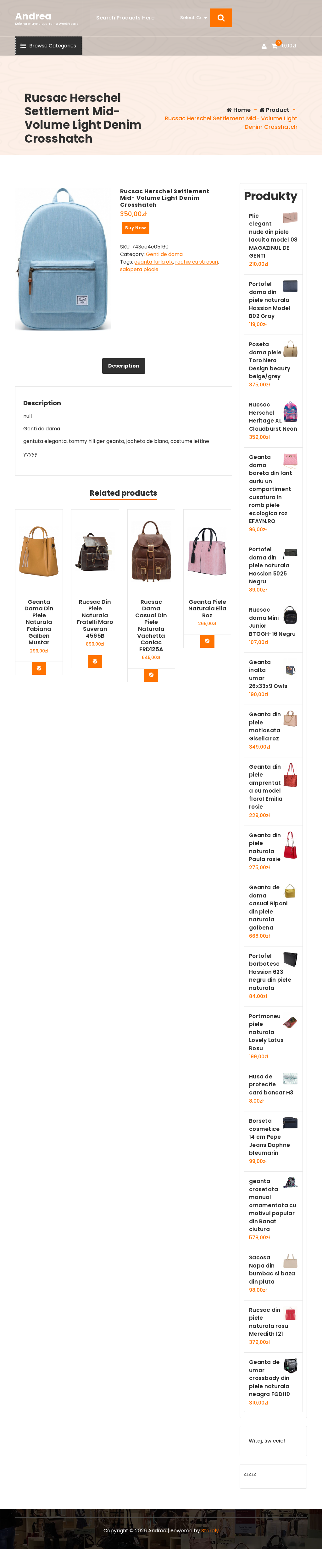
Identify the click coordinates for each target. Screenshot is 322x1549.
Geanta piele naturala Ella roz (207, 608)
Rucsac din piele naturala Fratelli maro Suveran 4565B (95, 618)
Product (277, 110)
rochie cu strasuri (196, 261)
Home (241, 110)
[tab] (123, 366)
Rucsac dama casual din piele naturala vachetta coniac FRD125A (151, 625)
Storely (210, 1530)
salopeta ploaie (139, 269)
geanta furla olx (153, 261)
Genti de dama (164, 254)
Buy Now (135, 228)
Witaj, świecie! (267, 1440)
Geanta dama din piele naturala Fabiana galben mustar (39, 622)
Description (123, 365)
